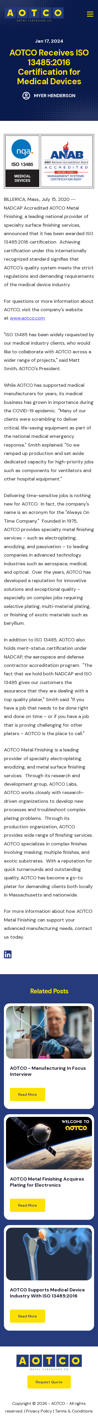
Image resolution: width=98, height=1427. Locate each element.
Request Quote (49, 1382)
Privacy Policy (39, 1411)
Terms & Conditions (74, 1411)
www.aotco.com (27, 318)
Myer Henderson (55, 95)
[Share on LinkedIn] (7, 957)
